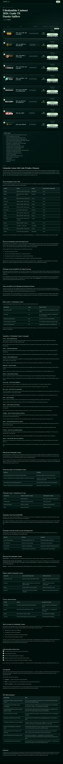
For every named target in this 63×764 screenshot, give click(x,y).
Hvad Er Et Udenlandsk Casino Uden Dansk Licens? (15, 137)
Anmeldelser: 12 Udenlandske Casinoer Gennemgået (16, 143)
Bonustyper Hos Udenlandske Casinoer (13, 151)
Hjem (4, 7)
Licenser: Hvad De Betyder (11, 154)
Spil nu (52, 34)
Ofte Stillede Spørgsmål (10, 160)
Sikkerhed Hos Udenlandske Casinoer (13, 144)
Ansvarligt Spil (9, 158)
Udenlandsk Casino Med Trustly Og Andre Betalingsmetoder (17, 150)
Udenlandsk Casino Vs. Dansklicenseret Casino (15, 147)
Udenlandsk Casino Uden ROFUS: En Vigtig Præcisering (16, 139)
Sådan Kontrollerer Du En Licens (12, 157)
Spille (58, 1)
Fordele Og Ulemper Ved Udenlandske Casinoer (15, 146)
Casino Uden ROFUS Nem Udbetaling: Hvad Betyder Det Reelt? (17, 140)
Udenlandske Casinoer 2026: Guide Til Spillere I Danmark (15, 134)
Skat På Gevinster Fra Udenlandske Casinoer (14, 155)
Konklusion (8, 161)
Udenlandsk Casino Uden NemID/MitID (13, 148)
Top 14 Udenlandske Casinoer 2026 (12, 136)
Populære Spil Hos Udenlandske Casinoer (14, 153)
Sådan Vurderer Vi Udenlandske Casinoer (14, 141)
